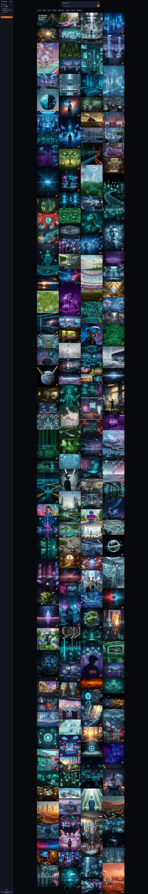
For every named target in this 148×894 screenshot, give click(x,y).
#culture (54, 10)
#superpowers (61, 10)
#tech (49, 10)
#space (67, 10)
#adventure (79, 10)
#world (39, 10)
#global (44, 10)
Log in (6, 889)
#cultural (73, 10)
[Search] (98, 6)
